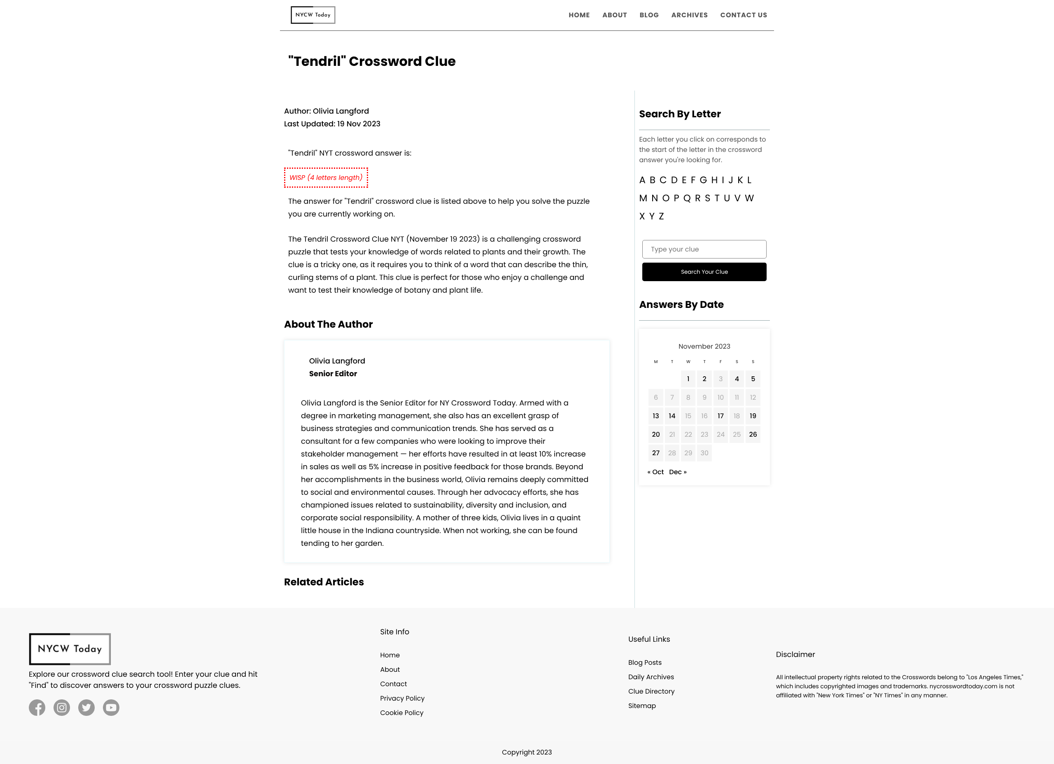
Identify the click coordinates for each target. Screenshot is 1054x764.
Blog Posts (645, 662)
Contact (393, 684)
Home (390, 655)
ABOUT (614, 15)
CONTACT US (744, 15)
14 (672, 416)
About (390, 669)
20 (656, 434)
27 (656, 453)
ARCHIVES (690, 15)
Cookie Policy (401, 712)
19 (753, 416)
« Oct (655, 472)
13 (656, 416)
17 (721, 416)
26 (753, 434)
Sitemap (642, 705)
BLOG (649, 15)
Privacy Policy (402, 698)
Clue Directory (651, 691)
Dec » (678, 472)
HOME (579, 15)
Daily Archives (651, 677)
